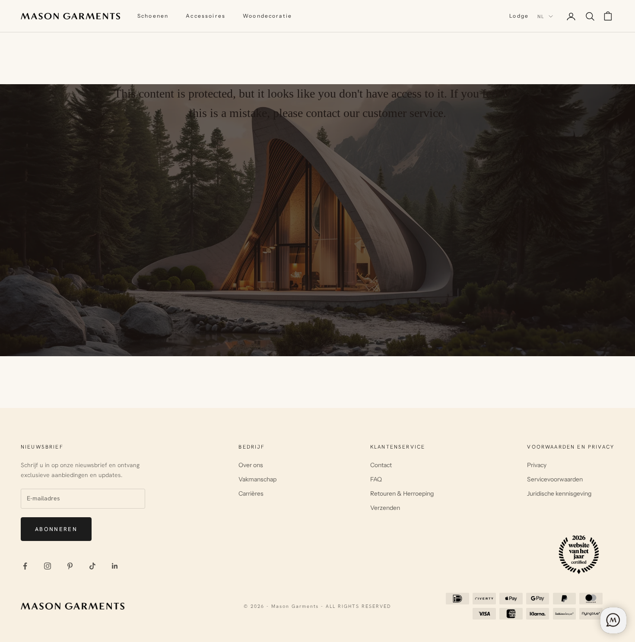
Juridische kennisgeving (559, 493)
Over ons (250, 465)
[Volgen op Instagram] (47, 566)
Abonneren (56, 529)
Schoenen (152, 16)
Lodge (519, 16)
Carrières (251, 493)
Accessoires (205, 16)
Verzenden (385, 508)
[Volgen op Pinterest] (70, 566)
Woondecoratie (267, 16)
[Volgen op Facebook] (25, 566)
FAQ (376, 479)
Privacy (536, 465)
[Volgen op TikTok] (92, 566)
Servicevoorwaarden (555, 479)
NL (540, 16)
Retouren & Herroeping (402, 493)
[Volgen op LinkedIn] (115, 566)
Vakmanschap (257, 479)
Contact (381, 465)
